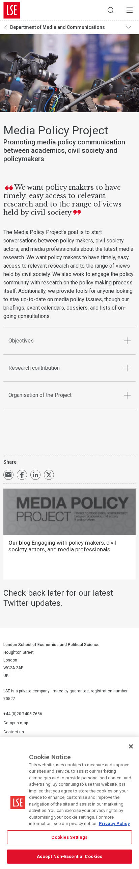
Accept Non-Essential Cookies (70, 856)
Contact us (13, 732)
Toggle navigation (131, 27)
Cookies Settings (69, 837)
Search (110, 10)
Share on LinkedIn (35, 475)
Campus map (15, 723)
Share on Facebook (22, 475)
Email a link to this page (8, 475)
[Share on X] (49, 475)
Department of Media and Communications (57, 27)
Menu (129, 10)
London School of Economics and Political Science (11, 10)
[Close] (130, 746)
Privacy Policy (114, 823)
